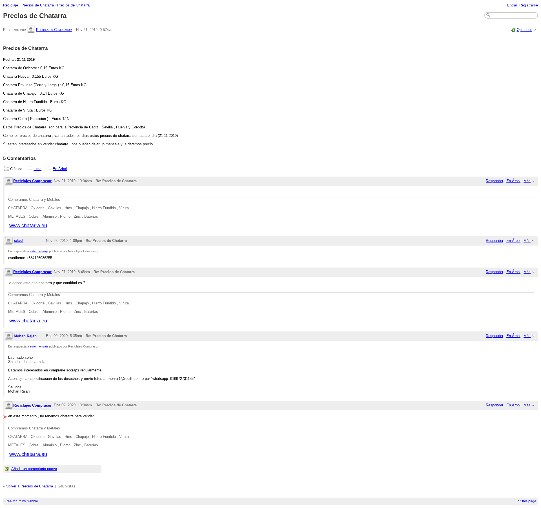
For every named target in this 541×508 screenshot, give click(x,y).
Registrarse (528, 5)
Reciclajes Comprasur (54, 30)
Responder (494, 181)
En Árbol (60, 169)
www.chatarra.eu (28, 225)
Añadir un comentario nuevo (34, 469)
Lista (37, 169)
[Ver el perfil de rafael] (9, 241)
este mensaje (39, 251)
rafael (18, 241)
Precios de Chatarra (37, 5)
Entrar (512, 5)
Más (527, 181)
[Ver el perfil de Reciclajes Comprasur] (31, 30)
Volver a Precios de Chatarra (29, 486)
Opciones (524, 30)
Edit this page (525, 501)
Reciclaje (10, 5)
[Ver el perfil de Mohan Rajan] (9, 336)
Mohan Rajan (25, 336)
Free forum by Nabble (21, 501)
